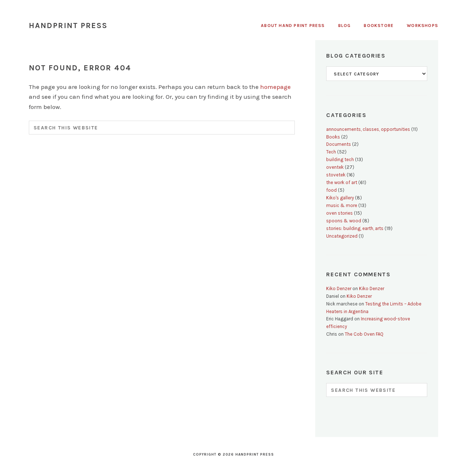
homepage (275, 86)
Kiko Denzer (338, 288)
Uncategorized (342, 236)
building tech (340, 159)
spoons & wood (343, 220)
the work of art (341, 182)
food (331, 190)
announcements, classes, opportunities (368, 129)
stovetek (336, 175)
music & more (341, 205)
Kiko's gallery (340, 197)
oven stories (339, 213)
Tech (331, 152)
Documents (338, 144)
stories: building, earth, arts (354, 228)
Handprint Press (68, 25)
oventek (335, 167)
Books (333, 137)
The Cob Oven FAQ (364, 334)
